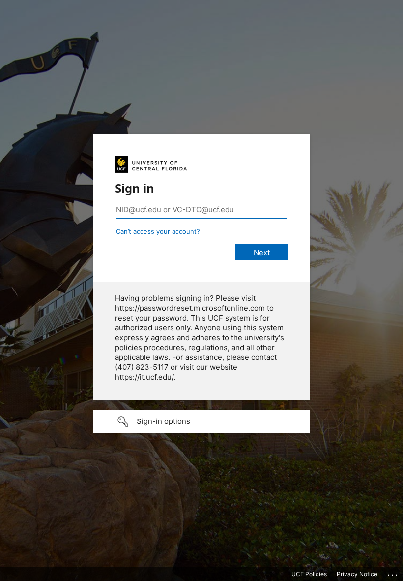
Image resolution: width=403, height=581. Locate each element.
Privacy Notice (357, 574)
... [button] (393, 573)
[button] (201, 421)
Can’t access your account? (158, 231)
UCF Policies (309, 574)
